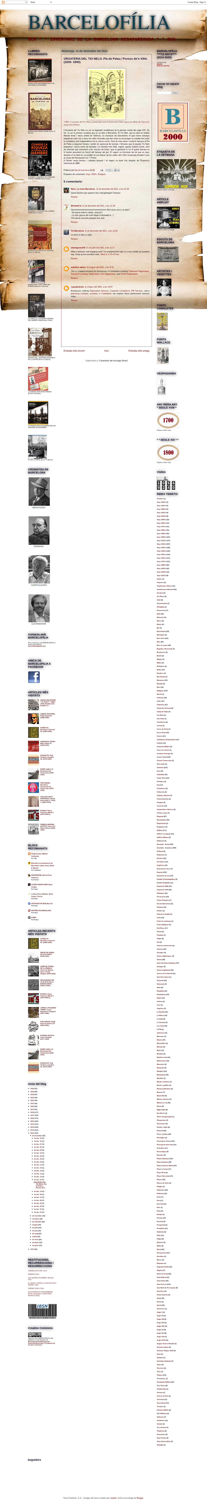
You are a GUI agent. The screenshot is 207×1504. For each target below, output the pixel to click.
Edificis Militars (162, 837)
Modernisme (161, 1061)
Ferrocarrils (161, 897)
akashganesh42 (78, 248)
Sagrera (160, 1270)
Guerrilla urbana (163, 977)
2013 (32, 1127)
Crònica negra (162, 813)
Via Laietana (161, 1427)
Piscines (160, 1155)
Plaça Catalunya (163, 1158)
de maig (35, 1233)
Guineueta (160, 984)
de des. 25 (38, 1150)
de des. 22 (38, 1156)
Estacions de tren (163, 876)
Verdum (159, 1424)
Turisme (160, 1392)
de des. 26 (38, 1147)
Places (159, 1179)
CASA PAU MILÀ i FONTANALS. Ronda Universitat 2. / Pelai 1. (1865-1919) (47, 799)
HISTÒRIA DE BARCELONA (41, 910)
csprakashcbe (77, 287)
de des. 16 (38, 1168)
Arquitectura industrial (165, 589)
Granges (160, 966)
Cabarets (160, 697)
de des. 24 (38, 1153)
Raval (159, 1249)
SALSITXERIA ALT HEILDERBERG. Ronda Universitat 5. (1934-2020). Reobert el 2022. (40, 1293)
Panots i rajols (162, 1127)
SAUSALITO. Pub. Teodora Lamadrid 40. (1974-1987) (47, 757)
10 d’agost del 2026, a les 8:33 (100, 267)
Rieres (159, 1260)
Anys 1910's (161, 540)
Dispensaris (161, 823)
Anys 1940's (161, 551)
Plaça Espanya (162, 1162)
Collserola (160, 792)
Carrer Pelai (161, 732)
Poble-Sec (160, 1190)
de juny (35, 1230)
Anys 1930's (161, 547)
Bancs (159, 621)
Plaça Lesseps (162, 1169)
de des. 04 (38, 1203)
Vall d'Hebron (162, 1413)
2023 (32, 1097)
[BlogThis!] (109, 170)
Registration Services (99, 291)
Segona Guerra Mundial (165, 1343)
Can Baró (160, 715)
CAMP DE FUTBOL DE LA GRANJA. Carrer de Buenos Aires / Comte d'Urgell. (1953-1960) (47, 970)
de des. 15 (38, 1171)
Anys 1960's (161, 558)
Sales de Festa (162, 1274)
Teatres (159, 1375)
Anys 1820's (161, 509)
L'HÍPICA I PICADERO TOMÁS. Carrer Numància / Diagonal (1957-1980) (48, 1010)
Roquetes (160, 1263)
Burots (159, 694)
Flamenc (160, 907)
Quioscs (160, 1242)
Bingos (159, 659)
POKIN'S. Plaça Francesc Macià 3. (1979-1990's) (47, 812)
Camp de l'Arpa (162, 711)
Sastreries (161, 1309)
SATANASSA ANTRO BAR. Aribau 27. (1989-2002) (47, 743)
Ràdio (159, 1246)
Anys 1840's (161, 516)
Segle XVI (160, 1333)
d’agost (35, 1225)
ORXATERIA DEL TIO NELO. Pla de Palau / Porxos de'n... (40, 1185)
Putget (159, 1239)
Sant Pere (160, 1291)
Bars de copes (162, 645)
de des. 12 (38, 1176)
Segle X (160, 1312)
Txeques (160, 1406)
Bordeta (160, 684)
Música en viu (162, 1103)
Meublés (160, 1054)
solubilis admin (78, 267)
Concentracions (163, 799)
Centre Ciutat (161, 757)
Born (158, 687)
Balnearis (160, 617)
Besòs (159, 656)
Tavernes (160, 1368)
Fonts (159, 917)
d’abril (34, 1236)
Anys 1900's (161, 537)
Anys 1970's (161, 561)
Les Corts (160, 1026)
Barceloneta (161, 631)
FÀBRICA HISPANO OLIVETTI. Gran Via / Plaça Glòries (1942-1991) (48, 827)
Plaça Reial (161, 1172)
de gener (35, 1245)
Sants (159, 1298)
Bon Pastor (161, 677)
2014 (32, 1124)
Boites (159, 670)
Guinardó (160, 980)
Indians (159, 1001)
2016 (32, 1118)
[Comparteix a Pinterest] (118, 170)
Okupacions (161, 1120)
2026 (32, 1088)
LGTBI (159, 1029)
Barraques (161, 635)
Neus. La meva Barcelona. (83, 189)
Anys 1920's (161, 544)
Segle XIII (160, 1319)
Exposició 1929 (162, 890)
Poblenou (160, 1193)
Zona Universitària (163, 1441)
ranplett (113, 1498)
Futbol (159, 938)
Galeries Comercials (164, 945)
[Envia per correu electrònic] (107, 170)
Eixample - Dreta (163, 844)
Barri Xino (160, 638)
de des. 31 (38, 1138)
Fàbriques (160, 893)
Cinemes (160, 767)
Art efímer (160, 596)
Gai (158, 942)
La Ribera (160, 1015)
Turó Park (160, 1399)
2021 (32, 1103)
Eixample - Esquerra (164, 848)
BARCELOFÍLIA (99, 21)
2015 (32, 1121)
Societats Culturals (164, 1361)
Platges (159, 1186)
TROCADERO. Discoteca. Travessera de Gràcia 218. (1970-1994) (47, 786)
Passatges (161, 1137)
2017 (32, 1115)
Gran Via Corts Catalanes (166, 963)
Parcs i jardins (162, 1134)
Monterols (160, 1068)
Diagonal (160, 816)
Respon (74, 197)
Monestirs (160, 1064)
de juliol (35, 1227)
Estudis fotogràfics (164, 883)
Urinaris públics (163, 1410)
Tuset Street (161, 1403)
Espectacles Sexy (163, 869)
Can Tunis (160, 718)
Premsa (160, 1218)
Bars (158, 642)
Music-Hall (161, 1096)
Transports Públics (164, 1382)
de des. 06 (38, 1200)
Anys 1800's (161, 502)
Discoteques (161, 820)
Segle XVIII (161, 1340)
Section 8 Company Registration (85, 274)
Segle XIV (160, 1322)
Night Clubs (161, 1110)
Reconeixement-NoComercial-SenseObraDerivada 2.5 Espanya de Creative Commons (41, 1343)
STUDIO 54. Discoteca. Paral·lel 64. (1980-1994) (47, 729)
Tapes (159, 1364)
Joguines (160, 1008)
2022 (32, 1100)
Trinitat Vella (161, 1389)
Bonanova (160, 680)
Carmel (159, 725)
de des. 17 (38, 1165)
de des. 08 (38, 1194)
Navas (159, 1106)
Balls (159, 614)
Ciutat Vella (161, 778)
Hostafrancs (161, 994)
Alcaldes (160, 498)
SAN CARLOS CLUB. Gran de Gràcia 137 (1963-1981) (47, 1023)
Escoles (160, 858)
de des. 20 (38, 1159)
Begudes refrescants (164, 649)
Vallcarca (160, 1417)
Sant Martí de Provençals (166, 1288)
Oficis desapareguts (164, 1116)
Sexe (159, 1354)
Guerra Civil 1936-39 (164, 973)
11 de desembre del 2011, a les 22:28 (101, 231)
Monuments (161, 1075)
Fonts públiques (163, 924)
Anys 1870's (161, 526)
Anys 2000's (161, 572)
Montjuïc (160, 1071)
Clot (158, 785)
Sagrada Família (163, 1267)
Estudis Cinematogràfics (166, 879)
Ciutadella (160, 774)
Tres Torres (161, 1385)
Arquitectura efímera (164, 586)
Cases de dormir (163, 750)
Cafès (159, 701)
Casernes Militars (163, 746)
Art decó (160, 593)
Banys (159, 624)
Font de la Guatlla (163, 914)
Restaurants (161, 1253)
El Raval (160, 851)
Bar (158, 628)
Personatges (161, 1151)
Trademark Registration (138, 271)
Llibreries (160, 1033)
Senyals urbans (163, 1347)
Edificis (159, 830)
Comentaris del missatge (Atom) (113, 360)
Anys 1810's (161, 505)
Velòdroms (161, 1420)
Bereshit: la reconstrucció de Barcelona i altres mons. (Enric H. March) (42, 865)
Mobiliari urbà (162, 1057)
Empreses (160, 855)
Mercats (160, 1047)
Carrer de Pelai (162, 729)
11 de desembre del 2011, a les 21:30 (112, 189)
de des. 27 (38, 1144)
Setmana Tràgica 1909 (165, 1350)
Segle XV (160, 1329)
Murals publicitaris (164, 1089)
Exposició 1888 (162, 886)
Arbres (159, 579)
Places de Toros (163, 1183)
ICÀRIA (33, 917)
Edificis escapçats (164, 834)
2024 (32, 1094)
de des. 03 (38, 1206)
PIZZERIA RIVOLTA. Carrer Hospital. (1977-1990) (47, 1037)
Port (158, 1200)
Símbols (160, 1357)
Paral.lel (160, 1130)
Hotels (159, 998)
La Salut (160, 1019)
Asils (159, 600)
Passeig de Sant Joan (165, 1144)
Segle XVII (161, 1336)
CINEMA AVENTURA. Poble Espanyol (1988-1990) (47, 715)
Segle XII (160, 1316)
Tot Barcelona (77, 231)
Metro (159, 1050)
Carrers (159, 736)
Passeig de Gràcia (164, 1141)
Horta (159, 987)
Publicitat (160, 1232)
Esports (160, 872)
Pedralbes (160, 1148)
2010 (32, 1249)
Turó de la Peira (163, 1396)
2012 (32, 1130)
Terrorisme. (161, 1378)
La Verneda (161, 1022)
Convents (160, 806)
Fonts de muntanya (164, 921)
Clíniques (160, 781)
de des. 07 (38, 1197)
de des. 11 (38, 1179)
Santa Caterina (162, 1295)
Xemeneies (161, 1434)
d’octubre (36, 1219)
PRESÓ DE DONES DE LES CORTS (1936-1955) (47, 954)
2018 (32, 1112)
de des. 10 (38, 1191)
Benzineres (161, 652)
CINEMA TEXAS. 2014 (36, 1288)
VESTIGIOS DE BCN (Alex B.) (42, 903)
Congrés (160, 802)
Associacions (162, 603)
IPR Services (137, 291)
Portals (159, 1214)
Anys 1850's (161, 519)
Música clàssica (163, 1099)
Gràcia (159, 959)
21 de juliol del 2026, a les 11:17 (100, 248)
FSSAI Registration (129, 274)
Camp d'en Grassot (164, 708)
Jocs (158, 1005)
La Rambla (161, 1012)
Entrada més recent (74, 350)
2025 (32, 1091)
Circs (159, 771)
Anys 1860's (161, 523)
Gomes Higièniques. (164, 956)
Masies (159, 1040)
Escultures (161, 862)
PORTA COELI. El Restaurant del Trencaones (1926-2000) (47, 771)
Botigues (102, 174)
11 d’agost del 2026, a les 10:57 (99, 287)
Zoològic (160, 1445)
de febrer (35, 1242)
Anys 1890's (161, 533)
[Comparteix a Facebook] (115, 170)
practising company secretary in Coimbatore (91, 293)
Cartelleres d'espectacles (166, 739)
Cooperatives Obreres (165, 809)
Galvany (160, 949)
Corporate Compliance (120, 291)
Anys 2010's (161, 575)
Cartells (160, 743)
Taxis (159, 1371)
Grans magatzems (163, 970)
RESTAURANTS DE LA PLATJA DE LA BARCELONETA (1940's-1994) (47, 982)
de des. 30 (38, 1141)
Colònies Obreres (163, 795)
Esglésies (160, 865)
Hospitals (160, 991)
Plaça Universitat (163, 1176)
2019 (32, 1109)
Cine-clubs (161, 764)
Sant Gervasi (162, 1284)
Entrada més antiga (139, 350)
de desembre (37, 1135)
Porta (159, 1211)
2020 (32, 1106)
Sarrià (159, 1305)
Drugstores (161, 827)
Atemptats (160, 607)
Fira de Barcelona (163, 903)
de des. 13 (38, 1174)
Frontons (160, 935)
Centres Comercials (164, 760)
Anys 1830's (91, 174)
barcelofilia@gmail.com (37, 646)
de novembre (37, 1216)
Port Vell (160, 1204)
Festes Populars (163, 900)
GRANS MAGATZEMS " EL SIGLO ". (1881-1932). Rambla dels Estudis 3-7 (48, 702)
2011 (32, 1133)
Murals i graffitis (163, 1085)
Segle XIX (160, 1326)
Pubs (159, 1235)
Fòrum (159, 931)
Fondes (159, 910)
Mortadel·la (76, 206)
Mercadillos (161, 1043)
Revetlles (160, 1256)
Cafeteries (160, 704)
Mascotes (160, 1036)
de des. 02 (38, 1209)
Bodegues (160, 666)
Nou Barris (161, 1113)
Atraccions (161, 610)
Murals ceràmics (163, 1082)
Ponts (159, 1197)
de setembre (37, 1222)
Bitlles (159, 663)
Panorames (161, 1123)
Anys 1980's (161, 565)
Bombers (160, 673)
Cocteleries (161, 788)
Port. (158, 1207)
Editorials (160, 841)
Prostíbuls (160, 1228)
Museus (160, 1092)
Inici (106, 350)
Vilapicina (160, 1431)
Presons (160, 1221)
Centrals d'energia (163, 753)
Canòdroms (161, 722)
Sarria (159, 1302)
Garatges (160, 952)
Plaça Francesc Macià (165, 1165)
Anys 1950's (161, 554)
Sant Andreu (161, 1277)
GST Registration (108, 274)
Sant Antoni (161, 1281)
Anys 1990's (161, 568)
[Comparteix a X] (112, 170)
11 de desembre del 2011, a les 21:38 (98, 206)
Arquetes (160, 582)
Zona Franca (161, 1438)
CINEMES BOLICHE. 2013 (37, 1271)
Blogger (140, 1498)
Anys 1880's (161, 530)
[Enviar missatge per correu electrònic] (101, 170)
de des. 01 (38, 1212)
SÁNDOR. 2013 (33, 1274)
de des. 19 (38, 1162)
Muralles (160, 1078)
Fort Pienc (160, 928)
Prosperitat (161, 1225)
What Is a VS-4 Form (109, 254)
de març (35, 1239)
